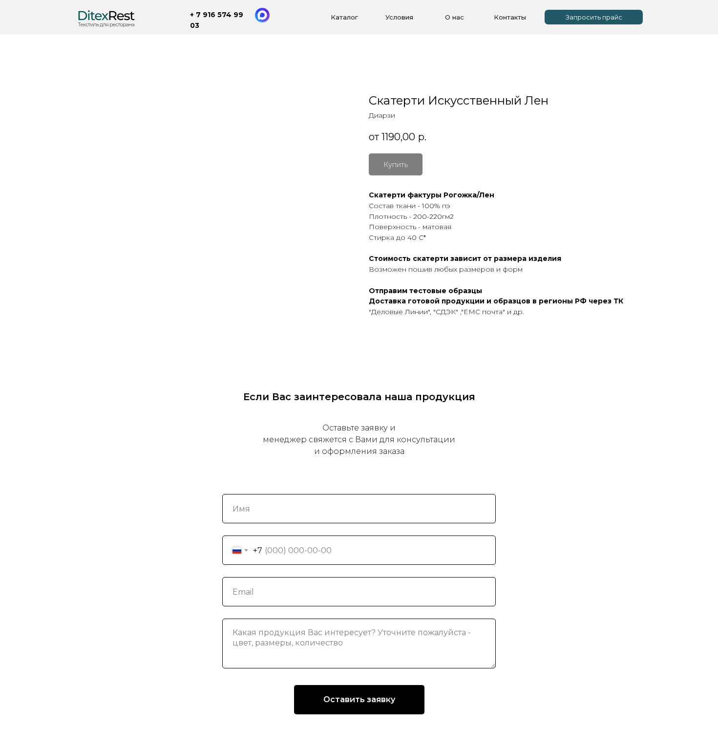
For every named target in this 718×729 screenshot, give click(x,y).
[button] (594, 17)
